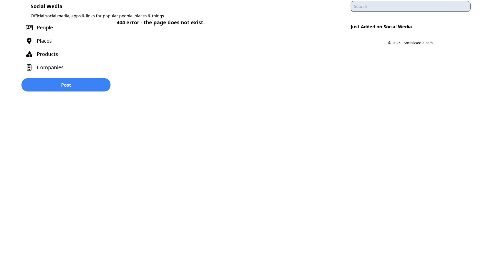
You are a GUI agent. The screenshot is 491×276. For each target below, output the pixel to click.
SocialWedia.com (418, 42)
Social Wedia (46, 6)
